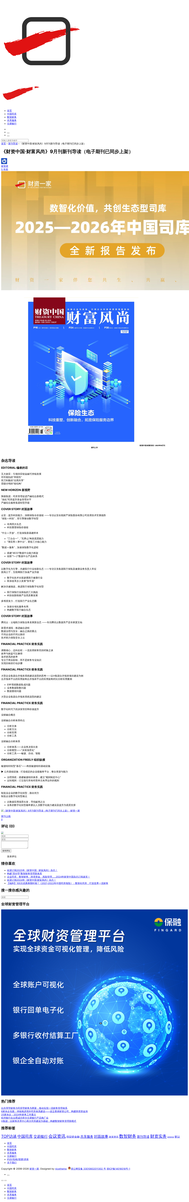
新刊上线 (6, 816)
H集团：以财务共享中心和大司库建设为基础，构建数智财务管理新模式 (38, 1121)
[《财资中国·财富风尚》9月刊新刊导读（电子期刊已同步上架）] (81, 445)
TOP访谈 (9, 1136)
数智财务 (12, 117)
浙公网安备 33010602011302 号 (88, 1168)
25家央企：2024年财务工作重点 (18, 1114)
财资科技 (170, 1137)
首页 (9, 110)
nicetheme (61, 1168)
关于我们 (12, 1162)
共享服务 (12, 120)
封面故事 (101, 1136)
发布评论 (6, 851)
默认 (177, 1136)
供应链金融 (73, 1136)
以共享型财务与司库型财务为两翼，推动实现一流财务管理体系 (34, 1108)
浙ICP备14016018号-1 (118, 1168)
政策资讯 (113, 1136)
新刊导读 (143, 1136)
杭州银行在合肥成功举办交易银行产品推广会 (24, 1117)
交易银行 (12, 123)
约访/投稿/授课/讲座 (18, 1159)
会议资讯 (57, 1136)
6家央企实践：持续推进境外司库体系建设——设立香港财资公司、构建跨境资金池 (44, 1111)
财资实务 (158, 1136)
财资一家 (34, 1168)
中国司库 (12, 113)
